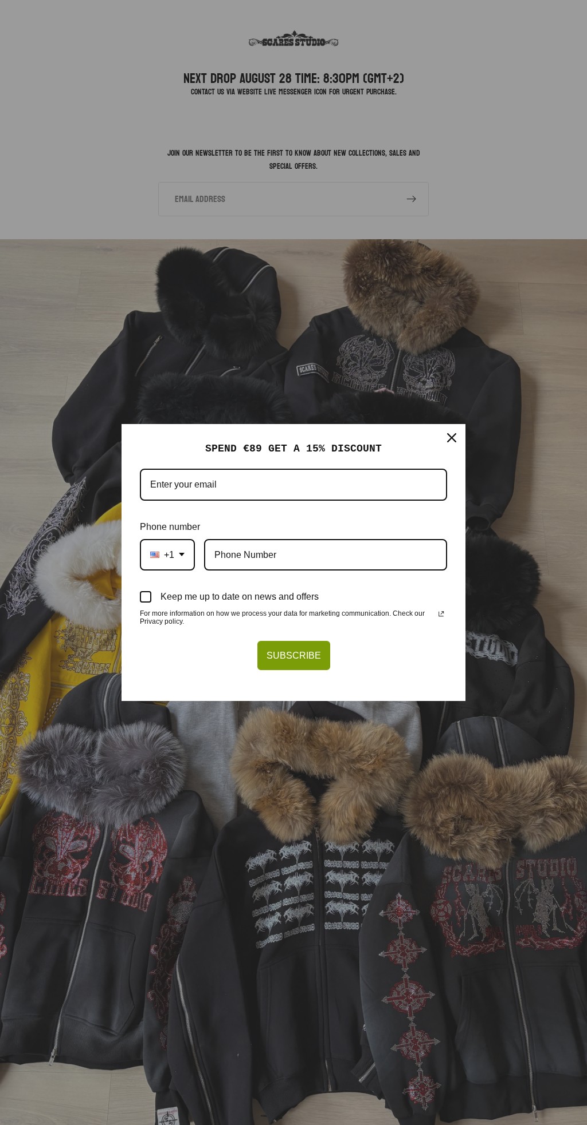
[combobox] (167, 555)
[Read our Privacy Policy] (441, 614)
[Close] (451, 437)
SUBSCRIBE (294, 655)
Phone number (170, 527)
